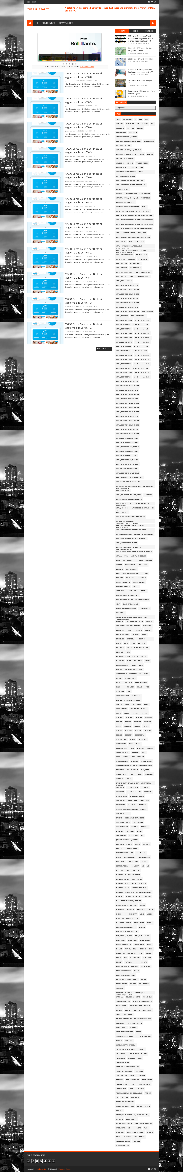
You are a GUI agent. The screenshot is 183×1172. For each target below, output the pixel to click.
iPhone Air (120, 805)
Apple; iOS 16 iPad (123, 368)
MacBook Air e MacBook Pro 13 (128, 875)
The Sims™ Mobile (135, 1058)
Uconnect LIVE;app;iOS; (125, 1106)
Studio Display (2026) (124, 1036)
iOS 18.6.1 (137, 722)
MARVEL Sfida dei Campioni (126, 905)
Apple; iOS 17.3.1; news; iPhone (127, 434)
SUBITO (119, 1041)
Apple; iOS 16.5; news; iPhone (127, 390)
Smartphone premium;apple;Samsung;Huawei (133, 1019)
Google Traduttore (124, 682)
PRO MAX (144, 962)
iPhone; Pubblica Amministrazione (130, 818)
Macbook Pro (137, 879)
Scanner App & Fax (133, 997)
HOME (36, 23)
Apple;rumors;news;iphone (126, 543)
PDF (125, 958)
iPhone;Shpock (122, 827)
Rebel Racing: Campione (125, 975)
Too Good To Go (132, 1080)
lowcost (135, 866)
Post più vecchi (103, 349)
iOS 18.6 (128, 722)
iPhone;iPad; (138, 822)
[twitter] (152, 2)
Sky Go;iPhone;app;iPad (142, 1010)
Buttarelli (142, 578)
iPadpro (119, 779)
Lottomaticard (122, 866)
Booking (119, 569)
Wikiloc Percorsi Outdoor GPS (128, 1128)
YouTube (136, 1141)
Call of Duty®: (139, 582)
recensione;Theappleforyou (127, 979)
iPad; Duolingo (122, 757)
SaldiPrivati (144, 984)
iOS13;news (142, 739)
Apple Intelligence (136, 242)
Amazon (150, 154)
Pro (136, 962)
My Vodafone (139, 923)
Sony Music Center (134, 1023)
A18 (152, 124)
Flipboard (120, 661)
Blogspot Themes (65, 1169)
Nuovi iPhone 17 (146, 949)
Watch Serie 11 (131, 1119)
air (133, 128)
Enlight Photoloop (144, 639)
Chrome (143, 591)
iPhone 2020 (144, 800)
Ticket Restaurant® (124, 1071)
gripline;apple (141, 682)
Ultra (139, 1106)
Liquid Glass (133, 862)
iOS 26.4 (138, 731)
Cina (118, 604)
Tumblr (148, 1093)
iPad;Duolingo (122, 761)
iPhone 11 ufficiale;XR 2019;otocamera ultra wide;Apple (133, 783)
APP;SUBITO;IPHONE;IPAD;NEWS (127, 207)
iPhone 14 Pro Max (134, 792)
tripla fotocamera (136, 1089)
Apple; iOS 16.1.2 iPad (124, 372)
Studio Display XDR (143, 1036)
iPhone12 (134, 827)
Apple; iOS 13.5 (147, 311)
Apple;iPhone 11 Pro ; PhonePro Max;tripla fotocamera (132, 504)
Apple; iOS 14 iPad (123, 324)
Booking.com (131, 569)
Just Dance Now (122, 840)
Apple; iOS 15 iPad (123, 351)
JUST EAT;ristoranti (124, 844)
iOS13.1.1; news (134, 744)
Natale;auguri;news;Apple (126, 927)
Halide (118, 687)
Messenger (141, 910)
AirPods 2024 (121, 132)
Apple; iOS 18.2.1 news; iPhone (127, 473)
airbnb (140, 128)
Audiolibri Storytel (124, 560)
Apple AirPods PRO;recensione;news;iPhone (133, 237)
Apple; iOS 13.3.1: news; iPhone (127, 303)
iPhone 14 (120, 792)
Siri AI (127, 1010)
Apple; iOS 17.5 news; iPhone (127, 442)
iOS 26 (118, 726)
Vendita (119, 1110)
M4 (117, 870)
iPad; (144, 752)
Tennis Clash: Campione (137, 1054)
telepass (141, 1049)
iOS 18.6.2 (147, 722)
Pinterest (147, 958)
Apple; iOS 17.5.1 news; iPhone (127, 447)
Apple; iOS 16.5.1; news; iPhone (127, 394)
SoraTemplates (41, 1169)
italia (139, 831)
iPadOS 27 (149, 774)
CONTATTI (34, 2)
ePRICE (118, 643)
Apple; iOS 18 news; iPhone (126, 455)
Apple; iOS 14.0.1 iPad (140, 324)
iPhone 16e (120, 800)
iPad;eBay (134, 761)
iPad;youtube (121, 774)
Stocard (133, 1027)
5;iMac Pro (130, 124)
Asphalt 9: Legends (138, 556)
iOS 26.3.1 (128, 731)
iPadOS (139, 774)
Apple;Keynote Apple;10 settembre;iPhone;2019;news (127, 521)
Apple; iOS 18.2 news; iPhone (127, 469)
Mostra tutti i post (87, 67)
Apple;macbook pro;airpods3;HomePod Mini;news (131, 530)
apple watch (142, 259)
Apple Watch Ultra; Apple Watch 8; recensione (133, 272)
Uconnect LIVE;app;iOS (125, 1102)
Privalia (128, 962)
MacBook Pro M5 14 (139, 888)
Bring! (145, 573)
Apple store (120, 259)
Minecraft (133, 914)
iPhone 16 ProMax (137, 796)
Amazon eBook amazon (125, 159)
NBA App (142, 927)
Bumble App (130, 578)
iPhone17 (144, 827)
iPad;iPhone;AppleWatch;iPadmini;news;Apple (134, 765)
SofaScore (120, 1023)
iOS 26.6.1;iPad (121, 739)
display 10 (138, 630)
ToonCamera (147, 1080)
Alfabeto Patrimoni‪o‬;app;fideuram (130, 154)
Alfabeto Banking (123, 145)
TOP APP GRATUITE (48, 23)
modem (149, 914)
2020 (140, 119)
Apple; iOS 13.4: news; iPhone (127, 307)
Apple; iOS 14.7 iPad (123, 346)
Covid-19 (119, 621)
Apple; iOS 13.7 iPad (142, 320)
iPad (132, 748)
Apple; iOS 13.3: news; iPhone (127, 298)
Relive (143, 979)
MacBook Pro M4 (122, 888)
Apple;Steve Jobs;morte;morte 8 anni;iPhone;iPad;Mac (128, 548)
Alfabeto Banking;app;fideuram (128, 150)
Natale (149, 923)
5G (138, 124)
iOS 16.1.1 (135, 713)
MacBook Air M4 (122, 879)
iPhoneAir (130, 831)
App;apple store (122, 189)
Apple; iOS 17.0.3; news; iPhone (127, 412)
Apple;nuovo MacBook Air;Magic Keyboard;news (134, 534)
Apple (144, 207)
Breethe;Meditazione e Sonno (128, 573)
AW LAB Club (142, 565)
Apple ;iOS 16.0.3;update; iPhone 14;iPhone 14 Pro (134, 224)
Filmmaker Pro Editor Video (127, 656)
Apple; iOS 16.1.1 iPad (140, 368)
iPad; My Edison (138, 757)
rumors (133, 984)
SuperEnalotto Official (125, 1045)
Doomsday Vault (122, 634)
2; (135, 119)
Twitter (124, 1097)
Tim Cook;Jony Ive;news (125, 1075)
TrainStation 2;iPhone (125, 1084)
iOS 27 (132, 739)
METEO (151, 910)
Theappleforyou (122, 1062)
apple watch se (135, 268)
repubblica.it (121, 984)
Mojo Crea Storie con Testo (127, 918)
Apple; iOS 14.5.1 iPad (124, 342)
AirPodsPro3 (149, 141)
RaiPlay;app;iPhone (123, 971)
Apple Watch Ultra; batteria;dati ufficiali (132, 276)
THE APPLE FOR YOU (39, 9)
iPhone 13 (144, 787)
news (147, 936)
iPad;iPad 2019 (146, 761)
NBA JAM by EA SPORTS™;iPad (126, 931)
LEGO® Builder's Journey (125, 857)
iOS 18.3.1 (119, 717)
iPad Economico (122, 752)
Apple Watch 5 (121, 263)
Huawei (139, 687)
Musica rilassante (123, 923)
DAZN (129, 630)
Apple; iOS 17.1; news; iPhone (127, 416)
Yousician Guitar (123, 1141)
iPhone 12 (120, 787)
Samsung (119, 988)
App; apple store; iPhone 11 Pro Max (130, 180)
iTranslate (133, 835)
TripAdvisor (121, 1089)
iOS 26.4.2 (147, 731)
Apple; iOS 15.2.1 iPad (124, 355)
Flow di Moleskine (134, 661)
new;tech (138, 936)
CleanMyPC (120, 613)
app (141, 167)
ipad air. (150, 748)
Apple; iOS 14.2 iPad (141, 329)
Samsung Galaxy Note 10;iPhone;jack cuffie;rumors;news (130, 993)
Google (119, 678)
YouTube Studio (122, 1145)
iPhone (128, 779)
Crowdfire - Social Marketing (128, 626)
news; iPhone (145, 940)
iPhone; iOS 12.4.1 (122, 813)
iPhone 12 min (132, 787)
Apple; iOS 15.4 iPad (142, 359)
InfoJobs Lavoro (122, 704)
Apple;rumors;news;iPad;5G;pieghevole (131, 538)
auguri (119, 565)
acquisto (120, 128)
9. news (145, 124)
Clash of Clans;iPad (130, 604)
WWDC (146, 1128)
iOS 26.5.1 (128, 735)
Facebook (142, 643)
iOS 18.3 (144, 713)
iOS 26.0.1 (127, 726)
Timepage (141, 1075)
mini (142, 914)
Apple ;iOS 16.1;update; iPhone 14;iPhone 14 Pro (134, 228)
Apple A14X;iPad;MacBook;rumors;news (131, 233)
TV (117, 1097)
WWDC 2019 (120, 1132)
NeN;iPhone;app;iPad (124, 936)
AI (128, 128)
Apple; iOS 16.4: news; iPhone (127, 381)
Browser (119, 578)
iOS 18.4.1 (148, 717)
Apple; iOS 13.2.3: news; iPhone (127, 294)
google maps (130, 678)
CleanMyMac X (144, 608)
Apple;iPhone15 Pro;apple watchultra (130, 517)
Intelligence (121, 709)
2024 (146, 119)
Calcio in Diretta (123, 582)
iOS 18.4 (139, 717)
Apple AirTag (121, 242)
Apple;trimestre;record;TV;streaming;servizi (134, 552)
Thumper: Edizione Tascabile (127, 1067)
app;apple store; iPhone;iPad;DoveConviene (133, 193)
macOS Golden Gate (133, 896)
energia (130, 639)
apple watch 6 (135, 263)
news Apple (120, 940)
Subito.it (129, 1041)
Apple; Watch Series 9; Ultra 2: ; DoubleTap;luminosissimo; (128, 482)
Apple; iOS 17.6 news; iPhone (127, 451)
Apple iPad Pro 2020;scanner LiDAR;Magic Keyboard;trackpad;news (132, 251)
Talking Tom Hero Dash (125, 1049)
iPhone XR (142, 805)
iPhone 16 (148, 792)
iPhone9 (119, 831)
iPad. (132, 774)
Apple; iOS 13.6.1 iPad (124, 320)
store (138, 1032)
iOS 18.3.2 (129, 717)
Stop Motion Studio (124, 1032)
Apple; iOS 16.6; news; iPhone (127, 399)
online (149, 953)
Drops (144, 634)
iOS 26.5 (119, 735)
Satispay (119, 997)
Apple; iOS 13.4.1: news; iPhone (127, 311)
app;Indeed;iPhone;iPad (125, 202)
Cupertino (147, 626)
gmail (146, 674)
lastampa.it (140, 853)
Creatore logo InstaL (134, 621)
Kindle (119, 848)
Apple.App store (122, 556)
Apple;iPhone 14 (122, 512)
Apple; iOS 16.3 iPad (123, 377)
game (141, 665)
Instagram (136, 704)
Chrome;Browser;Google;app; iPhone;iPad (132, 600)
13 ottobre (127, 119)
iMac (129, 691)
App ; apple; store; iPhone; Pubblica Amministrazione (129, 172)
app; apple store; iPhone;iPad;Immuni (130, 185)
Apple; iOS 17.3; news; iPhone (127, 429)
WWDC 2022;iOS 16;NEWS (135, 1132)
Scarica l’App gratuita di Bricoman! (141, 59)
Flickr (143, 656)
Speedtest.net (121, 1027)
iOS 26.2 (146, 726)
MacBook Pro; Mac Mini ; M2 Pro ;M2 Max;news (133, 892)
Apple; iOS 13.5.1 (122, 316)
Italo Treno (121, 835)
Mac (127, 870)
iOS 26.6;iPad (140, 735)
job (142, 835)
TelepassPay (120, 1054)
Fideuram (119, 652)
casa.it (136, 586)
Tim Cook (139, 1071)
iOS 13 (118, 713)
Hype (147, 687)
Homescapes (129, 687)
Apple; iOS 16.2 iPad (142, 372)
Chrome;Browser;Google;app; (127, 595)
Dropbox (135, 634)
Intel (146, 704)
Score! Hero (147, 997)
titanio (119, 1080)
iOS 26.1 (137, 726)
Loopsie (144, 862)
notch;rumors (131, 949)
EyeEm (133, 643)
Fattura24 (120, 648)
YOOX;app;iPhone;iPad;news (134, 1137)
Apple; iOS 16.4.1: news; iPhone (127, 386)
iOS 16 (126, 713)
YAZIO (118, 1137)
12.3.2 (118, 119)
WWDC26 (150, 1132)
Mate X (142, 905)
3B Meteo (119, 124)
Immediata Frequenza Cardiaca (128, 700)
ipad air (140, 748)
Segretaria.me (121, 1006)
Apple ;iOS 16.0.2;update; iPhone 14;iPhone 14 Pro (134, 220)
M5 (122, 870)
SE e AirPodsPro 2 (123, 1001)
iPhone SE (131, 805)
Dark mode (120, 630)
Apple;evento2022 (122, 490)
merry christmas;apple (125, 910)
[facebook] (149, 2)
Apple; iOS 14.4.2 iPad (143, 338)
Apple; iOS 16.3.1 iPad (141, 377)
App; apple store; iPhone (125, 176)
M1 (143, 866)
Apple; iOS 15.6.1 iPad (141, 364)
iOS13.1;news (121, 744)
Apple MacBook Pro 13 (124, 255)
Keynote (146, 844)
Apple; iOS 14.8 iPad (141, 346)
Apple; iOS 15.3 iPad (142, 355)
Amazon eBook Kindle (124, 163)
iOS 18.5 (119, 722)
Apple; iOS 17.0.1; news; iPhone (127, 407)
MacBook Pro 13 (122, 883)
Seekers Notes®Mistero (142, 1001)
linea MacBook (144, 857)
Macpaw (148, 896)
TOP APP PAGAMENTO (66, 23)
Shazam (119, 1010)
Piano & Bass (135, 958)
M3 (148, 866)
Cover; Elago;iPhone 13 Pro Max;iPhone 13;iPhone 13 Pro (131, 617)
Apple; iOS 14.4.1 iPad (124, 338)
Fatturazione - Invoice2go (137, 648)
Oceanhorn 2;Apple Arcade (126, 953)
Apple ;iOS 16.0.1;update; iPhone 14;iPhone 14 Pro (134, 215)
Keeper (137, 844)
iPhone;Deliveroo (123, 822)
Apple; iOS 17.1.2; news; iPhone (127, 421)
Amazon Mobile (142, 163)
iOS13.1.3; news (121, 748)
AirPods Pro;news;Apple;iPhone (128, 141)
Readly (136, 971)
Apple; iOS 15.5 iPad (123, 364)
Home (28, 2)
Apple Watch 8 (121, 268)
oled (141, 953)
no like (119, 949)
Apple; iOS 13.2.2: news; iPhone (127, 290)
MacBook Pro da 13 (138, 883)
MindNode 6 (120, 914)
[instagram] (155, 2)
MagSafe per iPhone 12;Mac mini (128, 901)
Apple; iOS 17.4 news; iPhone (127, 438)
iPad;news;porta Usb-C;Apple (127, 770)
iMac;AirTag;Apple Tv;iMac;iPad (128, 696)
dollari (148, 630)
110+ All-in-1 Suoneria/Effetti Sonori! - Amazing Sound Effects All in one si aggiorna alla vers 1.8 (141, 38)
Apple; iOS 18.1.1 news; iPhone (127, 464)
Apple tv (131, 259)
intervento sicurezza (138, 709)
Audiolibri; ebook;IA (144, 560)
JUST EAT (135, 840)
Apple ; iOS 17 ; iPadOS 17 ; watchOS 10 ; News (133, 211)
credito (149, 621)
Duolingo (120, 639)
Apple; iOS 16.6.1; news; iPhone (127, 403)
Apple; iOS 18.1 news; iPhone (127, 460)
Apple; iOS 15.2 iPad (140, 351)
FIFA (128, 652)
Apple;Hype (148, 495)
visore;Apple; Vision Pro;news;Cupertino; (132, 1115)
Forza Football (122, 665)
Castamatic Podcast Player (126, 591)
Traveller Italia (144, 1084)
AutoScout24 (130, 565)
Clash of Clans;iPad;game (126, 608)
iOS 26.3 (119, 731)
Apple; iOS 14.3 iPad (142, 333)
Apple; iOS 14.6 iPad (142, 342)
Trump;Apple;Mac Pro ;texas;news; (129, 1093)
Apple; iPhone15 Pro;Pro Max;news (129, 477)
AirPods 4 (133, 132)
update (147, 1106)
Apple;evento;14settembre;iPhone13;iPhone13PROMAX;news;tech (134, 486)
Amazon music (121, 167)
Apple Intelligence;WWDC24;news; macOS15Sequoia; (129, 246)
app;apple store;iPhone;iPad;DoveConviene (133, 198)
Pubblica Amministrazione (127, 966)
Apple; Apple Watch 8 (124, 281)
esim (126, 643)
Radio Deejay (145, 966)
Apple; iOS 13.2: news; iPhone (127, 285)
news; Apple (132, 940)
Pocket (119, 962)
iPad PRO (135, 752)
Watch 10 (119, 1119)
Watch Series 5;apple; (124, 1123)
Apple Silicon (141, 255)
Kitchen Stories (131, 848)
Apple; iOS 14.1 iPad (123, 329)
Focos (147, 661)
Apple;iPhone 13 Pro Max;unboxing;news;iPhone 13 (134, 508)
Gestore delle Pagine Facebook (128, 674)
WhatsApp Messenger (143, 1123)
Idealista (120, 691)
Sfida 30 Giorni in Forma (140, 1006)
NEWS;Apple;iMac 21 (123, 944)
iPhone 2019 (132, 800)
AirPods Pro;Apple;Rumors (126, 137)
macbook (136, 870)
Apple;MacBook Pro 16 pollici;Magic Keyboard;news (130, 526)
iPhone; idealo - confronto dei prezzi (131, 809)
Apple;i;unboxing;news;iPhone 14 (129, 499)
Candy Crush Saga (123, 586)
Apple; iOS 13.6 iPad (138, 316)
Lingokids (120, 862)
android (134, 167)
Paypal (118, 958)
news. (149, 944)
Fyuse (133, 665)
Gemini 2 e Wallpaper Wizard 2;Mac (129, 669)
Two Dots (135, 1097)
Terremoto (120, 1058)
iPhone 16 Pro (121, 796)
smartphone (128, 1014)
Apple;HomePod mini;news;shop (128, 495)
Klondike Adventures (124, 853)
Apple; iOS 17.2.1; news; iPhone (127, 425)
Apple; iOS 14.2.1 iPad (124, 333)
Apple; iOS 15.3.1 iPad (124, 359)
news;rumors (139, 944)
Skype (118, 1014)
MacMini (119, 896)
